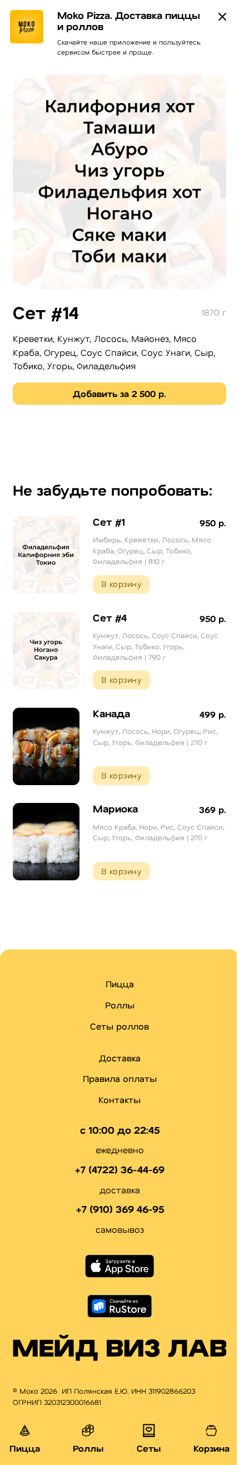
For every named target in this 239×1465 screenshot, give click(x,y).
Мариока (115, 808)
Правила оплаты (120, 1078)
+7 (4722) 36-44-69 (119, 1169)
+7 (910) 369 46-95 (120, 1209)
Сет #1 (109, 521)
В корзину (121, 584)
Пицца (120, 983)
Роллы (120, 1005)
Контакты (119, 1099)
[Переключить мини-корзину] (211, 1430)
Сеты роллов (119, 1026)
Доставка (120, 1058)
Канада (111, 713)
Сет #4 (110, 617)
